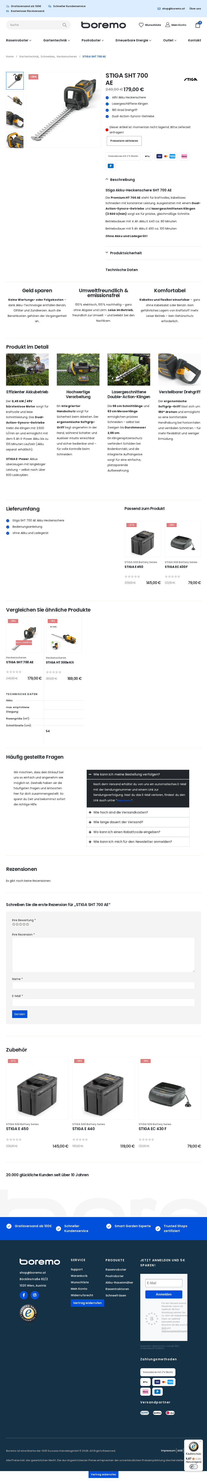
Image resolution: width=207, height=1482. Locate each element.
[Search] (64, 25)
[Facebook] (24, 1295)
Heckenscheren (16, 657)
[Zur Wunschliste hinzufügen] (154, 527)
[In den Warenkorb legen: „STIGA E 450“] (154, 537)
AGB (164, 1328)
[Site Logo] (103, 25)
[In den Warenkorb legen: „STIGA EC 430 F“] (195, 537)
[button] (100, 110)
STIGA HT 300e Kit (60, 662)
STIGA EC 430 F (176, 567)
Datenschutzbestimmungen (175, 1331)
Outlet (168, 40)
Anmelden (164, 1294)
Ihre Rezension (23, 934)
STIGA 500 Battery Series (141, 562)
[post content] (143, 539)
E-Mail (17, 996)
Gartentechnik (55, 40)
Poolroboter (91, 40)
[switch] (194, 1466)
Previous (14, 75)
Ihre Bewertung (24, 920)
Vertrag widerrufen (87, 1303)
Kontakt (194, 40)
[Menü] (200, 1442)
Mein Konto (124, 800)
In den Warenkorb (145, 553)
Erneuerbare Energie (132, 40)
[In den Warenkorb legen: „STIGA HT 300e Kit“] (75, 633)
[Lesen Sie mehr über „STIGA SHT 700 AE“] (35, 633)
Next (14, 145)
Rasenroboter (17, 40)
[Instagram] (35, 1295)
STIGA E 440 (83, 1129)
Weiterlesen (26, 648)
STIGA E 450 (134, 567)
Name (17, 979)
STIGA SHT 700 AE (19, 662)
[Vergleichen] (61, 1083)
